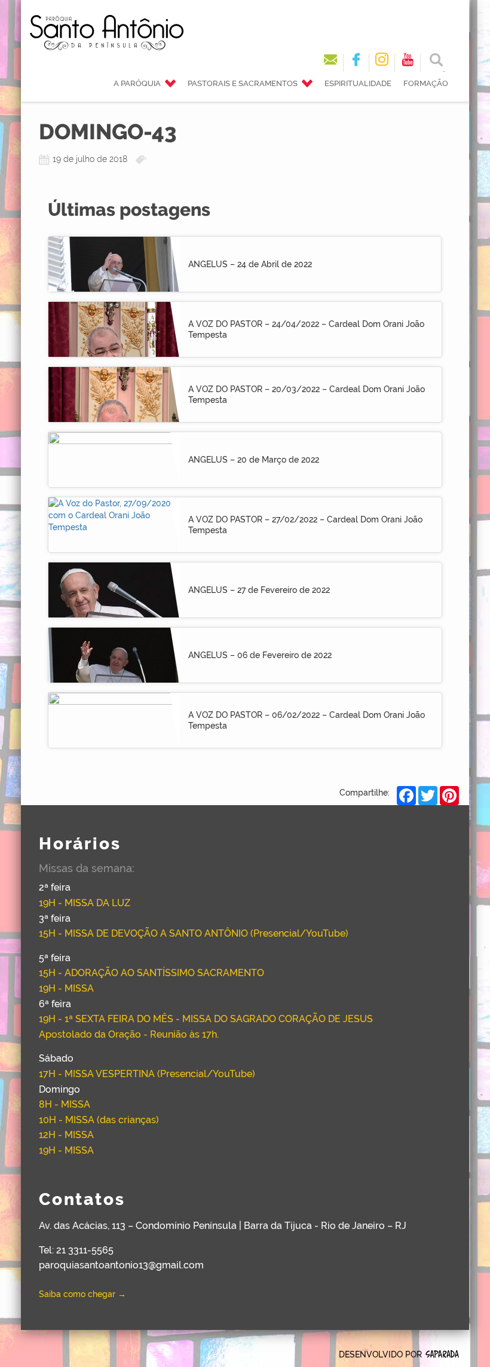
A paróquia (137, 83)
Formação (425, 83)
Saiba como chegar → (82, 1294)
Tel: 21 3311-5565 (76, 1250)
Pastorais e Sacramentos (243, 83)
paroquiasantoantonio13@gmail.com (121, 1265)
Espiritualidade (357, 83)
